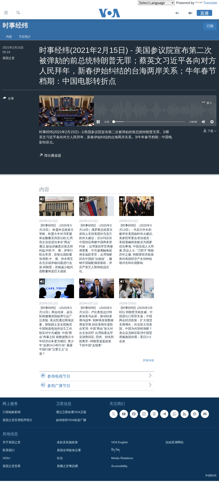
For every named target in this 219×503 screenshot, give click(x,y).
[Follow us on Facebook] (134, 414)
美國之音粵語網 (67, 466)
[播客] (195, 414)
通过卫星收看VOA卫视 (71, 412)
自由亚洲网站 (174, 442)
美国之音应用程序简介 (18, 420)
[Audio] (177, 13)
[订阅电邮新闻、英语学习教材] (205, 414)
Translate (210, 3)
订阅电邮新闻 (12, 412)
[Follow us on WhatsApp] (174, 414)
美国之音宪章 (12, 466)
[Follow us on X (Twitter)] (114, 414)
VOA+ (6, 458)
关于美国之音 (12, 442)
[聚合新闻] (185, 414)
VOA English (119, 442)
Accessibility (119, 466)
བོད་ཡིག (115, 450)
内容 (9, 36)
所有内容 (148, 360)
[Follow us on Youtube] (124, 414)
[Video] (190, 13)
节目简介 (25, 36)
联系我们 (9, 450)
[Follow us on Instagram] (144, 414)
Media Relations (122, 458)
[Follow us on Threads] (154, 414)
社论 (60, 458)
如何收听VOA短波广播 (71, 420)
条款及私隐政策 (67, 442)
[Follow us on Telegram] (164, 414)
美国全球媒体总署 (69, 450)
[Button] (8, 99)
